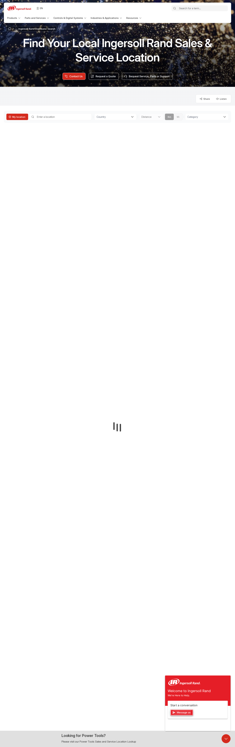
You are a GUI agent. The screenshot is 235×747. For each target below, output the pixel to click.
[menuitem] (14, 18)
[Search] (174, 8)
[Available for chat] (226, 738)
